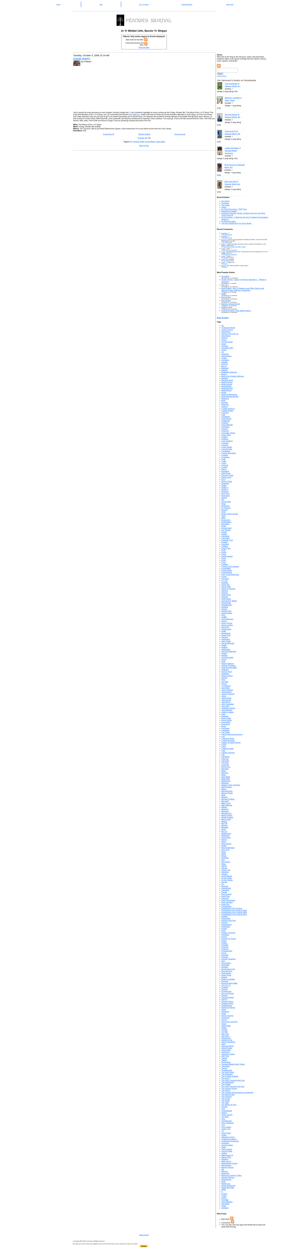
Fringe (224, 577)
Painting (224, 886)
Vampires (225, 1143)
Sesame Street (227, 1001)
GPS (223, 615)
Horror (223, 660)
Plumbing (225, 935)
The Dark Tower (227, 1072)
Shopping (225, 1012)
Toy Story (225, 1117)
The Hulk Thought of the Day (232, 1086)
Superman (225, 1052)
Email (223, 526)
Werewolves (226, 1165)
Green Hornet (226, 623)
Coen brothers (227, 441)
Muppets (224, 827)
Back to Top (144, 146)
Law (223, 736)
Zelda (223, 1206)
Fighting (224, 546)
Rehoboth (225, 965)
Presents (224, 947)
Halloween (225, 639)
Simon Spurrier (227, 1016)
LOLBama (225, 757)
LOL (223, 755)
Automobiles (226, 356)
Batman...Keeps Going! (230, 304)
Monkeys (225, 809)
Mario (223, 775)
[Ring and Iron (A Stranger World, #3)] (220, 167)
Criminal (224, 465)
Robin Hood (226, 975)
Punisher (225, 955)
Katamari (225, 716)
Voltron (224, 1153)
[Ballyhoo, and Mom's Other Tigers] (221, 100)
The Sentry (225, 1099)
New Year (225, 850)
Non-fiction (225, 862)
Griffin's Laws (226, 307)
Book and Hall (227, 388)
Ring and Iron (226, 971)
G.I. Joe (224, 581)
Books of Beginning (229, 394)
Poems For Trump (228, 939)
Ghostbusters (226, 605)
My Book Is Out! (227, 234)
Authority (224, 354)
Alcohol (224, 338)
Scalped (224, 987)
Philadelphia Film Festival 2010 (234, 914)
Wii (222, 1169)
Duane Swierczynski (229, 514)
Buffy (223, 401)
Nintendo (225, 858)
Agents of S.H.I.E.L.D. (230, 334)
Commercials (226, 449)
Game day (225, 585)
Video (158, 142)
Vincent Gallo (226, 1151)
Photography (226, 925)
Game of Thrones (228, 589)
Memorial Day (227, 791)
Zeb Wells (225, 1204)
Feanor (223, 248)
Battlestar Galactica (229, 372)
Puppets (224, 957)
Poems (224, 937)
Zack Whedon (227, 1202)
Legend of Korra (227, 738)
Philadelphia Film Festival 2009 (234, 912)
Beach (224, 374)
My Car (224, 832)
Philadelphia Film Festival (231, 908)
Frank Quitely (226, 570)
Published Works (186, 4)
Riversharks (226, 973)
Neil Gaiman (226, 844)
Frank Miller (226, 568)
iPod (223, 680)
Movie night (226, 819)
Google (224, 609)
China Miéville (227, 425)
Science (224, 989)
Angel (223, 344)
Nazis (223, 842)
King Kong (225, 724)
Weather (224, 1159)
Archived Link (179, 134)
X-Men (224, 1196)
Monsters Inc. (226, 813)
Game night (226, 587)
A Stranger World (228, 328)
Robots (224, 977)
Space (224, 1024)
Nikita (223, 854)
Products (224, 949)
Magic (223, 771)
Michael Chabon (228, 799)
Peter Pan (225, 904)
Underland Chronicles (230, 1141)
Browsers (225, 399)
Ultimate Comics (228, 1137)
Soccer (224, 1020)
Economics (225, 520)
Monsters (225, 811)
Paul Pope (225, 896)
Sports (224, 1028)
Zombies (224, 1208)
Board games (226, 384)
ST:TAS (224, 1030)
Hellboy (224, 647)
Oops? (224, 207)
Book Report (226, 390)
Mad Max (225, 769)
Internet (224, 678)
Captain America (228, 409)
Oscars (224, 882)
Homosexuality (227, 658)
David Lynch (226, 477)
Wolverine (225, 1173)
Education (225, 524)
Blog (101, 4)
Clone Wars (226, 435)
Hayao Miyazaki (227, 643)
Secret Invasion (227, 997)
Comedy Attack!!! (81, 58)
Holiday (224, 655)
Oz (222, 884)
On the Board (226, 876)
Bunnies (224, 403)
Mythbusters (226, 834)
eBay (223, 518)
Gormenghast (226, 613)
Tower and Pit (226, 1115)
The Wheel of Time (228, 1105)
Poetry (224, 941)
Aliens (223, 340)
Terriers (224, 1068)
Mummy (224, 825)
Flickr (223, 558)
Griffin (223, 294)
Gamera (224, 591)
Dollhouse (225, 506)
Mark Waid (225, 779)
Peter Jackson (227, 902)
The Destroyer (227, 1074)
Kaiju (223, 714)
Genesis (224, 597)
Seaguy (224, 995)
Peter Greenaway (228, 900)
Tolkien (224, 1113)
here (130, 114)
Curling (224, 467)
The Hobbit (225, 1084)
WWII (223, 1190)
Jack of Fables (227, 690)
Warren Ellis (226, 1157)
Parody (224, 892)
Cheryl (223, 244)
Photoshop (225, 927)
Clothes (224, 437)
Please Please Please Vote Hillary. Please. (234, 246)
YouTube (225, 1200)
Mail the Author (144, 134)
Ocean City (225, 870)
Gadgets (224, 583)
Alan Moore (226, 336)
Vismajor (223, 265)
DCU (223, 479)
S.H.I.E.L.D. (226, 985)
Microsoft (225, 801)
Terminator (225, 1066)
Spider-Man (226, 1026)
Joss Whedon (226, 710)
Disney (224, 498)
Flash (223, 554)
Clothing (224, 439)
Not (142, 142)
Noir (223, 860)
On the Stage (226, 878)
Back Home (144, 1235)
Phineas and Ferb (228, 921)
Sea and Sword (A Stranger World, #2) (232, 115)
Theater (224, 1107)
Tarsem (224, 1058)
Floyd (223, 560)
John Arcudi (226, 700)
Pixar (223, 931)
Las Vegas (225, 732)
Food (223, 562)
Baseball (224, 368)
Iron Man (224, 682)
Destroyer (225, 483)
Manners (224, 773)
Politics (224, 943)
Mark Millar (225, 777)
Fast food (225, 544)
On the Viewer (227, 880)
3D (222, 326)
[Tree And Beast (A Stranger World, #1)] (221, 86)
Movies (224, 821)
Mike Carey (226, 803)
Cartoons (225, 413)
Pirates (224, 929)
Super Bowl (226, 1050)
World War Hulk (227, 1188)
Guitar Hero (226, 635)
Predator (224, 945)
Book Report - (230, 250)
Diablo (224, 486)
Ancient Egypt (227, 342)
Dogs (223, 504)
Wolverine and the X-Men (231, 1175)
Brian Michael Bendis (229, 396)
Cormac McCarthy (228, 453)
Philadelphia (226, 906)
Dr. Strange (225, 508)
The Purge (225, 205)
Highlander (225, 649)
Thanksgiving (226, 1070)
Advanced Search (222, 76)
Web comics (226, 1161)
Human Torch (226, 672)
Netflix (223, 846)
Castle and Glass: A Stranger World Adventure (233, 150)
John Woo (225, 706)
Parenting (225, 890)
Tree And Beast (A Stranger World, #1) (232, 84)
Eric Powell (226, 530)
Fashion (224, 542)
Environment (226, 528)
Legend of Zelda (227, 740)
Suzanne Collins (228, 1054)
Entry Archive (222, 318)
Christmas (225, 427)
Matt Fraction (226, 787)
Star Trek (225, 1034)
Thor (223, 1109)
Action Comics (227, 330)
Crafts (223, 461)
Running (224, 981)
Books (223, 392)
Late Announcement (228, 257)
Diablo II (224, 490)
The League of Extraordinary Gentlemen (237, 1093)
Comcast (224, 443)
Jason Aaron (226, 698)
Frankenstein (226, 573)
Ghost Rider (226, 603)
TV (222, 1131)
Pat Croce (224, 239)
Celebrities (225, 417)
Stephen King (226, 1040)
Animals (224, 346)
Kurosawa (225, 728)
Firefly (223, 552)
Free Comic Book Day (230, 575)
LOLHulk (224, 763)
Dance (224, 469)
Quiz (223, 961)
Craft (223, 459)
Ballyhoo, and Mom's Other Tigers (233, 99)
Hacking (224, 637)
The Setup (225, 1101)
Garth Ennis (226, 595)
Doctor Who (226, 502)
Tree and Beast (227, 1123)
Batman (224, 370)
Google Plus (226, 611)
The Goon (225, 1078)
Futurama (225, 579)
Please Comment (228, 933)
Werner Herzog (227, 1167)
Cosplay (224, 455)
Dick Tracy (225, 494)
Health (224, 645)
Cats (223, 415)
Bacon (224, 366)
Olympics (225, 872)
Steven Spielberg (228, 1042)
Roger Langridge (228, 979)
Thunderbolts (226, 1111)
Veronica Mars (227, 1145)
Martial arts (225, 781)
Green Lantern (227, 625)
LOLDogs (225, 761)
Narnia (224, 840)
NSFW (224, 866)
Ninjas (224, 856)
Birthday (224, 378)
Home (58, 4)
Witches (224, 1171)
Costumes (225, 457)
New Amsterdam (228, 848)
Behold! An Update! (229, 211)
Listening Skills (227, 749)
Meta (223, 795)
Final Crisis (226, 548)
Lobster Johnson (228, 753)
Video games (226, 1149)
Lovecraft (225, 765)
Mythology (225, 836)
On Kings (225, 203)
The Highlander (227, 1082)
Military (224, 807)
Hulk (223, 662)
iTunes (224, 684)
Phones (224, 923)
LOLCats (224, 759)
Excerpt (225, 264)
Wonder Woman (227, 1178)
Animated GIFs (227, 348)
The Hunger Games (229, 1088)
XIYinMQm (224, 233)
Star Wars (225, 1036)
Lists (223, 751)
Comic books (226, 447)
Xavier (224, 1198)
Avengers (225, 360)
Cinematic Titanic (228, 433)
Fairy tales (225, 538)
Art (222, 352)
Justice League (227, 712)
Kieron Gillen (226, 720)
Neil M (223, 259)
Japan (223, 696)
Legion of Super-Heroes (231, 742)
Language (225, 730)
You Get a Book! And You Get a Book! (236, 223)
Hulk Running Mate (229, 668)
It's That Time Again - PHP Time (234, 209)
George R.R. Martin (229, 601)
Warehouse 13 (227, 1155)
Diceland (225, 492)
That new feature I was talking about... (236, 311)
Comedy (136, 142)
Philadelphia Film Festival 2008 (234, 910)
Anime (224, 350)
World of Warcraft (228, 1186)
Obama (224, 868)
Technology (226, 1062)
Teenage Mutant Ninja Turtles (233, 1064)
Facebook (225, 536)
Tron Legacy (226, 1127)
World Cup (225, 1184)
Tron (223, 1125)
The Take (225, 1103)
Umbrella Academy (229, 1139)
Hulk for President (228, 666)
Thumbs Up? (143, 138)
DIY (222, 500)
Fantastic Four (227, 540)
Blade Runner (227, 382)
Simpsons (225, 1018)
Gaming (224, 593)
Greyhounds (226, 629)
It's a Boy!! (225, 276)
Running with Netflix (229, 983)
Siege (223, 1014)
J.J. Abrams (226, 686)
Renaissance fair (228, 969)
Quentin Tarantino (228, 959)
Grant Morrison (227, 619)
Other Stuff (229, 4)
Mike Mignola (226, 805)
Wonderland (226, 1180)
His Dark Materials (228, 651)
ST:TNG (224, 1032)
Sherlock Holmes (228, 1008)
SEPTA (224, 999)
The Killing (225, 1091)
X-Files (224, 1194)
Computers (225, 451)
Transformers (226, 1121)
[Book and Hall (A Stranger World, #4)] (221, 184)
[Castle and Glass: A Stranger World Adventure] (221, 151)
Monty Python (226, 815)
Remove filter (144, 47)
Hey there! (225, 201)
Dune (223, 516)
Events (147, 142)
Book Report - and (242, 289)
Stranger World (227, 1046)
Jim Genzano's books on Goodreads (236, 80)
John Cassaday (227, 704)
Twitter (224, 1135)
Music (223, 829)
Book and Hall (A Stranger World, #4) (232, 182)
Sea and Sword (227, 993)
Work (223, 1182)
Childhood (225, 421)
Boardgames (226, 386)
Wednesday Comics (229, 1163)
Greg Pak (225, 627)
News (223, 852)
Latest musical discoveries (231, 734)
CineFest (225, 431)
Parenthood (226, 888)
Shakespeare (226, 1006)
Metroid (224, 797)
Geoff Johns (226, 599)
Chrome (224, 429)
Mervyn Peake (227, 793)
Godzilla (224, 607)
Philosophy (225, 919)
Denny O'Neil (226, 481)
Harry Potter (226, 641)
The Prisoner (226, 1097)
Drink (223, 512)
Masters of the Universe (230, 785)
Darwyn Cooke (227, 475)
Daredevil (225, 471)
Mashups (225, 783)
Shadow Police (227, 1004)
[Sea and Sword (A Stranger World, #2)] (221, 117)
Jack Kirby (225, 688)
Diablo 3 (224, 488)
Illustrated (225, 674)
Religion (224, 967)
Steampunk (226, 1038)
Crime (223, 463)
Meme (223, 789)
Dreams (224, 510)
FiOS (223, 550)
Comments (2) (108, 134)
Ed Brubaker (226, 522)
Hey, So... (225, 285)
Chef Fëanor (226, 419)
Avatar (224, 358)
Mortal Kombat (227, 817)
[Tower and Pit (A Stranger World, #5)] (221, 134)
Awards (224, 362)
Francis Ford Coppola (230, 566)
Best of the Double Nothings (232, 376)
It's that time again (228, 221)
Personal (225, 898)
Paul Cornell (226, 894)
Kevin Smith (226, 718)
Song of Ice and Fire (229, 1022)
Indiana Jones (227, 676)
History (224, 653)
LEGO (223, 745)
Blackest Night (227, 380)
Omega (224, 874)
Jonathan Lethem (228, 708)
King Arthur (225, 722)
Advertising (225, 332)
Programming (226, 951)
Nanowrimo (226, 838)
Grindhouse (226, 633)
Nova (223, 864)
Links (223, 747)
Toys (223, 1119)
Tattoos (224, 1060)
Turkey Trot (225, 1129)
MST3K (224, 823)
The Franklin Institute (229, 1076)
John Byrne (226, 702)
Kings (223, 726)
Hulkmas (224, 670)
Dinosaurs (225, 496)
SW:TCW (225, 1056)
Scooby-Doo (226, 991)
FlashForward (227, 556)
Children (224, 423)
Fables (224, 534)
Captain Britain (227, 411)
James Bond (226, 692)
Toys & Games (144, 4)
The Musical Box (228, 1095)
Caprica (224, 407)
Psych (223, 953)
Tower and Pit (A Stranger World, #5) (232, 132)
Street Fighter (226, 1048)
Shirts (223, 1010)
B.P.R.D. (224, 364)
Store (223, 1044)
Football (224, 564)
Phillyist (224, 916)
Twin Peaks (226, 1133)
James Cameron (228, 694)
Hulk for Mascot (227, 664)
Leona (223, 251)
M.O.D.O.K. (225, 767)
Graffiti (224, 617)
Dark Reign (226, 473)
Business (225, 405)
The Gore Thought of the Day (233, 1080)
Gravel (224, 621)
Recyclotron (226, 297)
